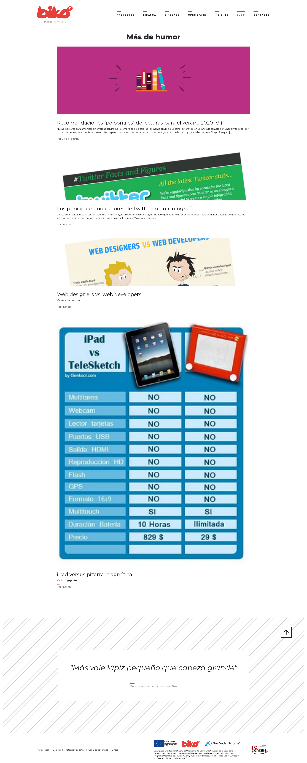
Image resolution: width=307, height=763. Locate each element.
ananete (67, 224)
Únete (115, 749)
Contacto (262, 15)
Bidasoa (149, 15)
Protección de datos (74, 749)
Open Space (197, 15)
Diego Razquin (70, 138)
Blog (241, 15)
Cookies (57, 749)
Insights (221, 15)
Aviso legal (43, 749)
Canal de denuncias (98, 749)
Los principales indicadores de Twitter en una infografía (126, 209)
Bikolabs (172, 15)
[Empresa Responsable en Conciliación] (259, 749)
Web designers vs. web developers (99, 294)
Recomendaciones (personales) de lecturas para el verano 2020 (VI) (139, 123)
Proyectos (125, 15)
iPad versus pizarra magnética (94, 574)
